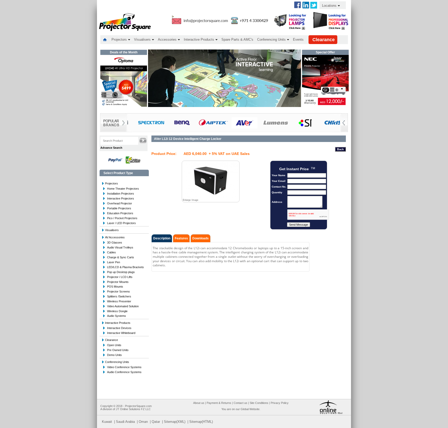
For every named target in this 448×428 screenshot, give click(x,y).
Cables (111, 252)
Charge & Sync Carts (120, 257)
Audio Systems (116, 315)
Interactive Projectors (120, 198)
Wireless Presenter (119, 301)
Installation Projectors (120, 193)
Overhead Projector (119, 203)
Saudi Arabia (125, 422)
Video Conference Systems (124, 367)
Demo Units (114, 354)
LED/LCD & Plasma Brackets (125, 267)
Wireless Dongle (117, 311)
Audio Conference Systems (124, 372)
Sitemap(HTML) (201, 422)
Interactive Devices (119, 328)
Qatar (156, 422)
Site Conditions (259, 402)
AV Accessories (115, 237)
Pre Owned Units (118, 350)
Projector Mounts (118, 281)
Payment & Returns (219, 402)
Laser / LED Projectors (121, 223)
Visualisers (112, 230)
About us (198, 402)
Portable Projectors (119, 208)
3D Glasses (114, 242)
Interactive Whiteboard (121, 332)
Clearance (111, 339)
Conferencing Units (117, 361)
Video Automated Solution (123, 306)
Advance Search (111, 147)
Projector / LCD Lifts (119, 277)
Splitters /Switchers (119, 296)
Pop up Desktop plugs (121, 272)
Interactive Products (117, 322)
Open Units (114, 345)
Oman (143, 422)
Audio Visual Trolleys (120, 247)
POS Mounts (115, 286)
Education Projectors (120, 213)
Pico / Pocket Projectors (122, 218)
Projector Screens (118, 291)
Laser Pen (113, 262)
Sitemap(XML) (174, 422)
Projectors (111, 183)
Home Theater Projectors (123, 188)
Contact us (240, 402)
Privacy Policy (280, 402)
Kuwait (107, 422)
